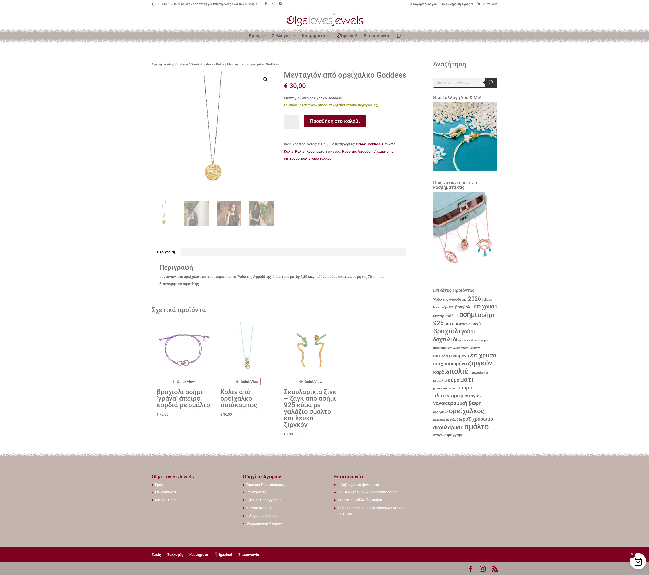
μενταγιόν (471, 395)
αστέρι (451, 323)
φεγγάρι (454, 435)
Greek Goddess (202, 64)
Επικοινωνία (376, 36)
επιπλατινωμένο (451, 356)
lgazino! (349, 35)
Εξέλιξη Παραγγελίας (263, 500)
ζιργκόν (480, 363)
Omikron (181, 64)
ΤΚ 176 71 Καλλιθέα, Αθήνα (360, 500)
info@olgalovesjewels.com (359, 485)
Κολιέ (220, 64)
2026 (474, 298)
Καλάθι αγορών (259, 508)
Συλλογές (281, 36)
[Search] (491, 83)
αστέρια (465, 324)
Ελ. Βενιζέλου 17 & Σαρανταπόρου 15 (368, 492)
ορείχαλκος (321, 158)
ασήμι (468, 315)
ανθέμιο (452, 316)
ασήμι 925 (446, 307)
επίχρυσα (454, 348)
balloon (487, 299)
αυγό (476, 323)
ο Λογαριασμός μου (424, 4)
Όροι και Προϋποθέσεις (265, 485)
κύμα (453, 380)
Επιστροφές (256, 492)
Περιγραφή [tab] (166, 252)
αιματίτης (385, 151)
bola (436, 307)
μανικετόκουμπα (445, 388)
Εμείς (254, 36)
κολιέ (306, 158)
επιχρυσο (292, 158)
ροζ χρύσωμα (478, 419)
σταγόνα (439, 435)
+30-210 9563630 (167, 4)
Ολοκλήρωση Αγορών (457, 4)
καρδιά (441, 372)
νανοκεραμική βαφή (457, 403)
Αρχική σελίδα (162, 64)
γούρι (468, 331)
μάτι (467, 379)
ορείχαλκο (440, 412)
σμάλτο (476, 426)
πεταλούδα (454, 419)
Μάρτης (439, 316)
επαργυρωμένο (470, 348)
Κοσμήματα (313, 36)
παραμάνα (439, 419)
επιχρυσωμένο (450, 364)
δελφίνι (463, 340)
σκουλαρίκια (448, 427)
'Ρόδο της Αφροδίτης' (359, 151)
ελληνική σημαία (479, 340)
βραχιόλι (463, 307)
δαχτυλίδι (445, 339)
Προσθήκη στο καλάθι (335, 121)
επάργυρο (440, 348)
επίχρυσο (484, 306)
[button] (265, 79)
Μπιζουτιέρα (166, 500)
